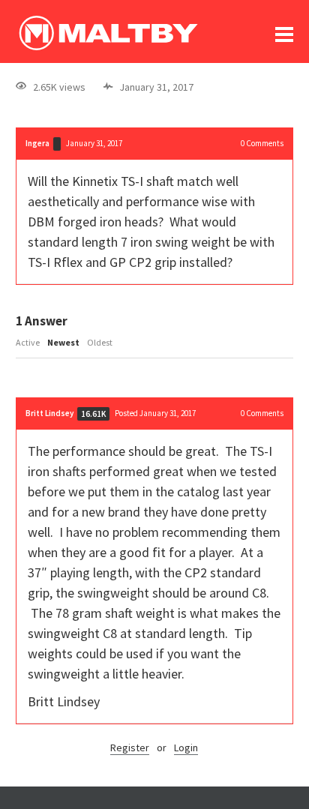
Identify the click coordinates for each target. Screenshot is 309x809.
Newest (63, 342)
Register (129, 747)
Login (186, 747)
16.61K (93, 414)
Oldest (99, 342)
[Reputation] (57, 144)
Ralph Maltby (108, 33)
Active (28, 342)
